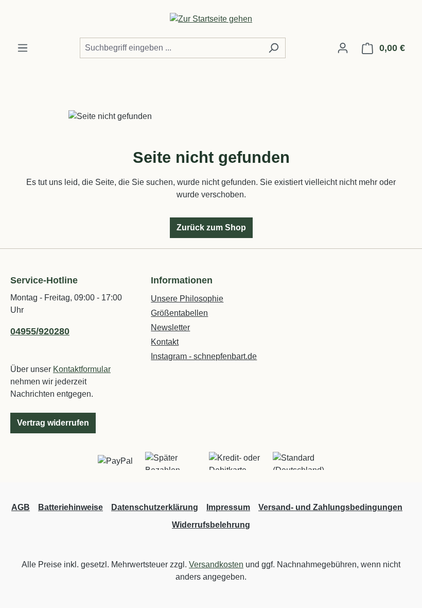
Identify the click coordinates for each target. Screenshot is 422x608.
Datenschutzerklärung (154, 507)
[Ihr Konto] (342, 48)
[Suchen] (273, 48)
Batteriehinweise (70, 507)
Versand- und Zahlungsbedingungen (330, 507)
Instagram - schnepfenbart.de (204, 356)
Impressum (228, 507)
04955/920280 (39, 331)
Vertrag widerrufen (53, 422)
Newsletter (170, 327)
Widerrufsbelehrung (211, 524)
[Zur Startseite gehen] (211, 18)
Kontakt (165, 341)
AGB (20, 507)
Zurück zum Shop (211, 227)
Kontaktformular (82, 369)
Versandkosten (216, 564)
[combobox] (171, 48)
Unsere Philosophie (187, 298)
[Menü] (22, 48)
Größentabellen (179, 313)
